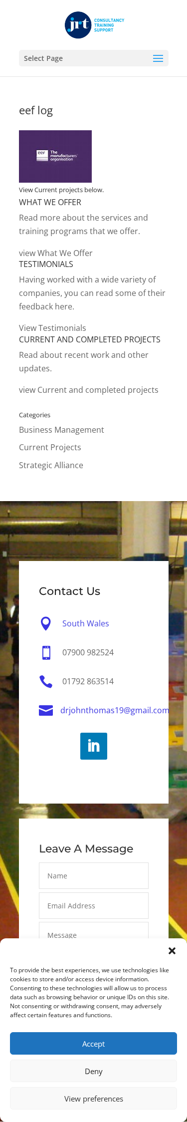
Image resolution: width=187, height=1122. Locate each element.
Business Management (61, 429)
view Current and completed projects (89, 389)
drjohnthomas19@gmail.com (115, 710)
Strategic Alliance (51, 465)
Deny (94, 1071)
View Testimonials (52, 327)
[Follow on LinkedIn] (93, 746)
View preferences (93, 1099)
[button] (172, 951)
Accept (93, 1044)
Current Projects (50, 447)
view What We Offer (56, 253)
